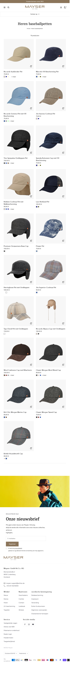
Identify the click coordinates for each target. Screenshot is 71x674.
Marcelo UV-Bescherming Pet (47, 72)
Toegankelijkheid (9, 641)
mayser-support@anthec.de (15, 583)
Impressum (35, 599)
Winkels (21, 610)
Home (28, 28)
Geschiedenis (23, 595)
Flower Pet (40, 246)
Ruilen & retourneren (38, 606)
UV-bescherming (9, 606)
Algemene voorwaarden (39, 610)
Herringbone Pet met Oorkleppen (16, 287)
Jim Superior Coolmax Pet (46, 287)
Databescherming (37, 595)
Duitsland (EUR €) (10, 653)
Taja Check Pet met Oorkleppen (16, 329)
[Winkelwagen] (65, 7)
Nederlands (22, 653)
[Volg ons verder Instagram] (29, 624)
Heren (6, 603)
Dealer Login (8, 634)
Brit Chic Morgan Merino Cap (15, 412)
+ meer (13, 77)
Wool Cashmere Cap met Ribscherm (18, 370)
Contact (21, 603)
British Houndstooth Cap (13, 454)
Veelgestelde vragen (10, 623)
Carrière (21, 599)
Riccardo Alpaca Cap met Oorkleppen (50, 329)
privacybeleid (18, 548)
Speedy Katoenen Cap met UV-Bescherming (48, 159)
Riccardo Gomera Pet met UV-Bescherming (15, 115)
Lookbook (22, 606)
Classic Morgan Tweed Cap (46, 412)
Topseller (7, 610)
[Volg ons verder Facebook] (25, 624)
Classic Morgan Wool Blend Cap (48, 370)
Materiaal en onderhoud (11, 630)
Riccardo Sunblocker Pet (13, 72)
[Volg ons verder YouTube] (33, 624)
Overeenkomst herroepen (39, 614)
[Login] (61, 7)
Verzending (35, 603)
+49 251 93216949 (12, 586)
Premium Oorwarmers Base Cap (16, 246)
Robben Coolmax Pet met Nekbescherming (13, 203)
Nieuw (6, 595)
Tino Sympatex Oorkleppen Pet (15, 158)
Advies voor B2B (9, 627)
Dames (6, 599)
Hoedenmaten (8, 638)
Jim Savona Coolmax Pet (45, 114)
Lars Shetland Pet (42, 202)
